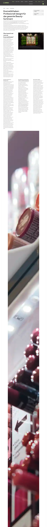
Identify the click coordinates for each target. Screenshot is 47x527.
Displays (13, 1)
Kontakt (43, 1)
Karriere (39, 1)
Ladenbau (22, 1)
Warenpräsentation (12, 22)
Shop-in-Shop (17, 1)
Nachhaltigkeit (31, 1)
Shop (36, 1)
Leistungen (26, 1)
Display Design (15, 21)
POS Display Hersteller (24, 104)
